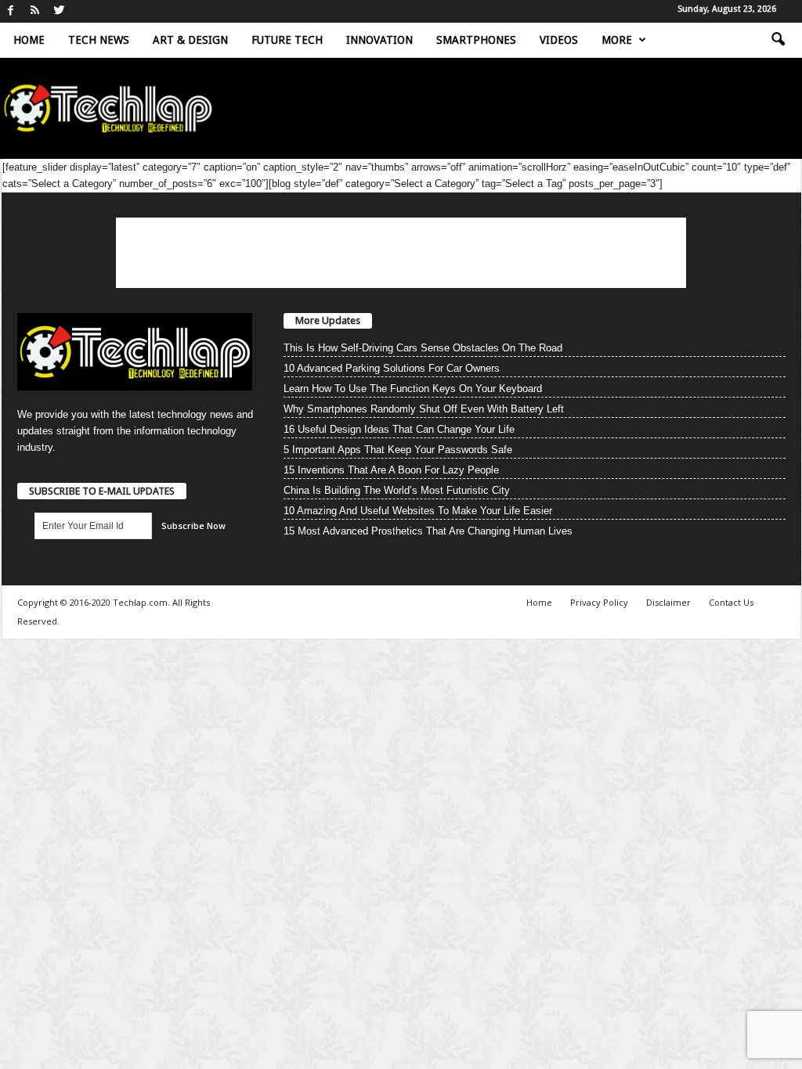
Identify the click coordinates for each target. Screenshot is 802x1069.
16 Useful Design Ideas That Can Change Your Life (399, 429)
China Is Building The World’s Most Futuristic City (397, 490)
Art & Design (190, 40)
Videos (559, 40)
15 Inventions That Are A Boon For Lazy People (391, 470)
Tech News (98, 40)
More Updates (327, 320)
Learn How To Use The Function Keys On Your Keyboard (413, 388)
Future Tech (287, 40)
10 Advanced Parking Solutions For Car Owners (392, 368)
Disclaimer (668, 602)
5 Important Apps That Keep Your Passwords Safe (398, 449)
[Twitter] (59, 11)
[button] (777, 40)
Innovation (379, 40)
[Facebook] (11, 11)
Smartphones (476, 40)
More (617, 40)
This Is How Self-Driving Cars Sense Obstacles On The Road (423, 348)
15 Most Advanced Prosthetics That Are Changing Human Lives (428, 531)
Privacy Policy (599, 602)
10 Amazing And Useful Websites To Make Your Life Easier (418, 511)
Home (29, 40)
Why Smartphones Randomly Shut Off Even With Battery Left (424, 409)
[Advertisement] (401, 253)
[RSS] (35, 11)
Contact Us (731, 602)
